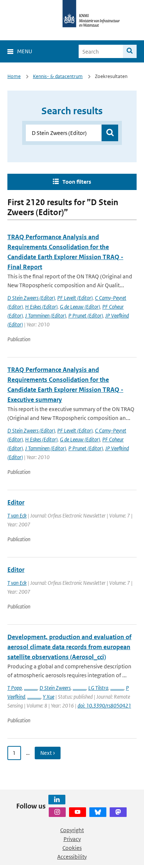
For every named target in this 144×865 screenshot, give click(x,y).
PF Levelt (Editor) (75, 297)
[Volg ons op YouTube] (78, 812)
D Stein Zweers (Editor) (31, 297)
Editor (15, 502)
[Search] (130, 51)
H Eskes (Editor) (41, 306)
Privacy (72, 838)
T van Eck (17, 515)
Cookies (72, 847)
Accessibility (72, 856)
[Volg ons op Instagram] (57, 812)
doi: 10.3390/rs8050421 (104, 705)
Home (14, 76)
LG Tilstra (98, 687)
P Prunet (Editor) (85, 315)
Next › (47, 752)
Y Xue (48, 696)
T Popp (14, 687)
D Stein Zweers (55, 687)
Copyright (72, 830)
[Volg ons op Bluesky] (98, 812)
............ (30, 687)
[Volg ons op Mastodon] (118, 812)
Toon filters (76, 181)
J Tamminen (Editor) (45, 315)
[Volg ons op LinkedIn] (57, 799)
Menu (24, 51)
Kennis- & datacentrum (58, 76)
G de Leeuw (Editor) (80, 306)
